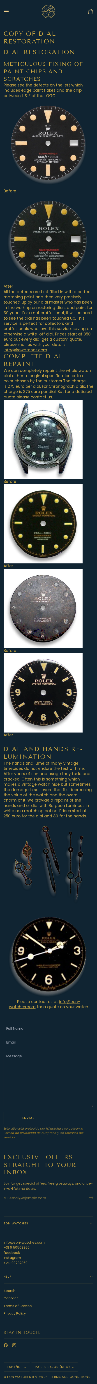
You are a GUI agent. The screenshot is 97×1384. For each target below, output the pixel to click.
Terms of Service (18, 1305)
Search (9, 1290)
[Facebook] (6, 1345)
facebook (12, 1252)
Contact (11, 1298)
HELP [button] (8, 1276)
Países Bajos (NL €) (52, 1367)
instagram (12, 1257)
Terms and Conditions (70, 1377)
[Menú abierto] (10, 11)
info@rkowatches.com (25, 350)
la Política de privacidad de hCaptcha (43, 1130)
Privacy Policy (15, 1313)
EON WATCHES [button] (16, 1223)
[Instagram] (14, 1345)
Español (14, 1367)
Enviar (28, 1118)
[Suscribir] (89, 1197)
